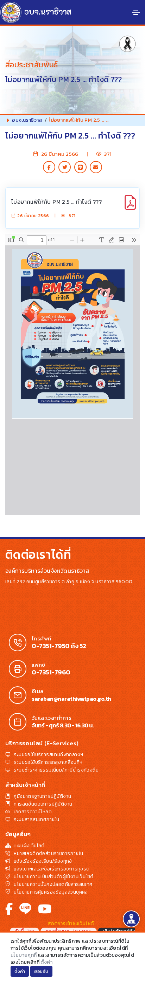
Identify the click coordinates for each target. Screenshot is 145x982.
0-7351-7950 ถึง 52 (59, 646)
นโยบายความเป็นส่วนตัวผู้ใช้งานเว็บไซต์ (53, 876)
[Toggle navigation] (136, 12)
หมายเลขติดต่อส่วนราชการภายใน (48, 853)
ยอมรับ (41, 971)
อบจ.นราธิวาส (27, 120)
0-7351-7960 (51, 672)
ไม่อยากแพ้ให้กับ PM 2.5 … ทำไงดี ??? (56, 201)
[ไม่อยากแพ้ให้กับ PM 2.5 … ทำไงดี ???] (130, 206)
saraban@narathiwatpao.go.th (71, 698)
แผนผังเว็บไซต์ (29, 845)
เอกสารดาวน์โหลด (33, 811)
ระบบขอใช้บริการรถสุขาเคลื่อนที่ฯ (48, 762)
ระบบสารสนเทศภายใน (36, 819)
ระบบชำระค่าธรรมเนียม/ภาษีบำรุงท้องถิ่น (56, 770)
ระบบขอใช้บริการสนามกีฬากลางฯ (48, 754)
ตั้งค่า (46, 962)
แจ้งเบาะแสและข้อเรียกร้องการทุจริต (51, 869)
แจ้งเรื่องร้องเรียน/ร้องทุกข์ (43, 861)
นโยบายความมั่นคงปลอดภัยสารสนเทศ (53, 884)
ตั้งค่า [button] (19, 971)
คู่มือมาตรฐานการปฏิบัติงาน (42, 796)
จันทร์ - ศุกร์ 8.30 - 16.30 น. (63, 725)
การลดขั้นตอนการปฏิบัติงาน (43, 804)
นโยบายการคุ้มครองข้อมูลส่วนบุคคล (51, 892)
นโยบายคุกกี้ (24, 955)
